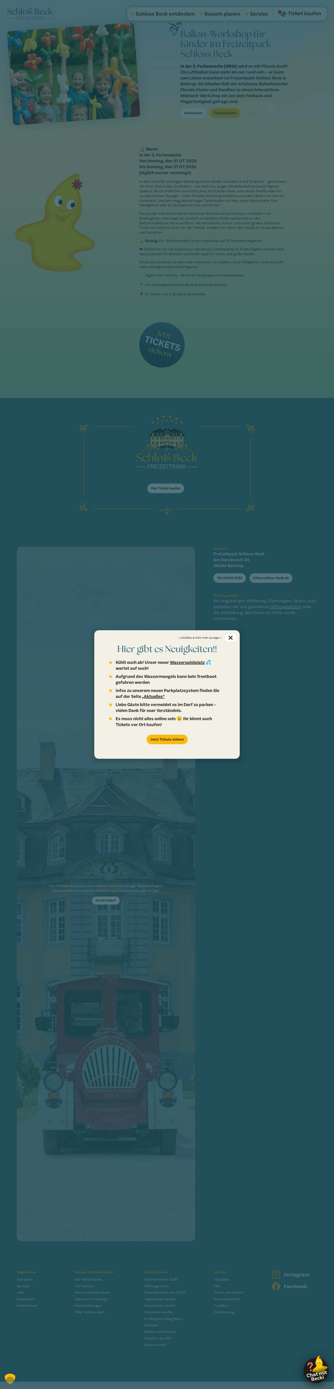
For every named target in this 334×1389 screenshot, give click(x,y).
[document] (167, 694)
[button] (10, 1379)
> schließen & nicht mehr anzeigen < (200, 638)
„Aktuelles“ (153, 696)
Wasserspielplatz (187, 662)
